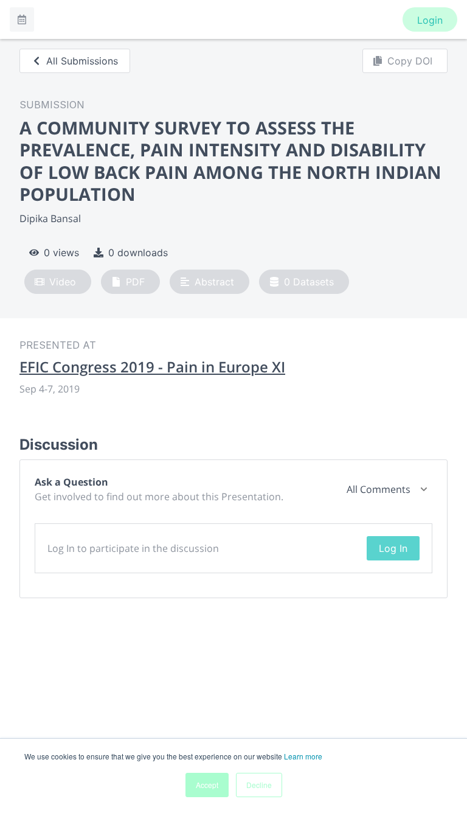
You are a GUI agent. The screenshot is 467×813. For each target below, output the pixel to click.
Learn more (303, 756)
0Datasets (309, 282)
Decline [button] (259, 785)
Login (430, 20)
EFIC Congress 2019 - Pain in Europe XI (152, 367)
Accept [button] (207, 785)
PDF (135, 282)
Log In (393, 548)
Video (62, 282)
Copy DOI (409, 61)
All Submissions (82, 61)
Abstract (214, 282)
